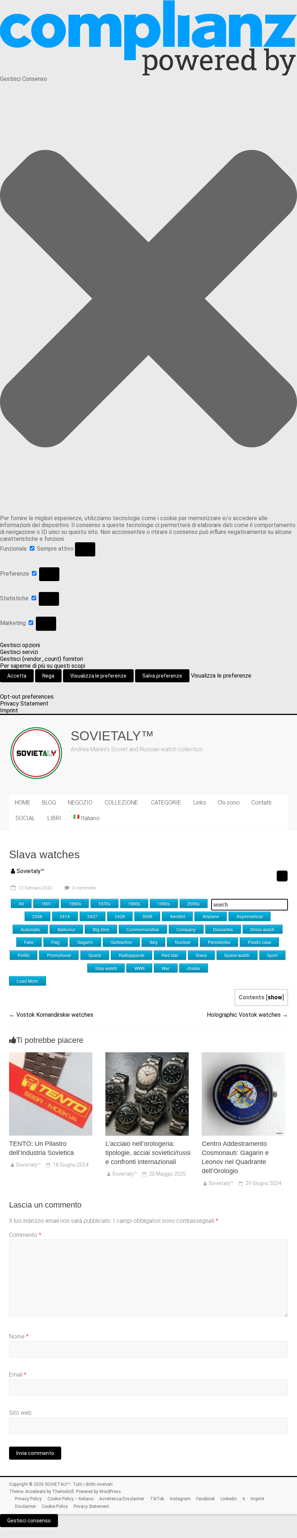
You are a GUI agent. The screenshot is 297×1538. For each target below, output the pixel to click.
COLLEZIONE (121, 802)
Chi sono (229, 802)
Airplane (210, 916)
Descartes (223, 929)
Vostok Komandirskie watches (51, 1014)
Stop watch (106, 968)
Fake (29, 942)
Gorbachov (121, 942)
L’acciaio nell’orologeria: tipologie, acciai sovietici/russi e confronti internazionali (148, 1152)
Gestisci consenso (29, 1520)
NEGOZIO (80, 802)
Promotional (59, 955)
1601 (46, 903)
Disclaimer (25, 1506)
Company (186, 929)
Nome (19, 1336)
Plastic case (259, 942)
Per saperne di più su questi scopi (42, 665)
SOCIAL (25, 818)
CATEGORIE (166, 802)
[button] (148, 298)
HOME (22, 802)
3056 (147, 916)
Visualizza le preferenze (98, 676)
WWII (139, 968)
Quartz (94, 955)
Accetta (16, 676)
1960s (75, 903)
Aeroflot (177, 916)
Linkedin (229, 1498)
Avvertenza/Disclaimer (121, 1498)
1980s (134, 903)
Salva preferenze (162, 676)
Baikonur (66, 929)
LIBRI (54, 818)
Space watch (237, 955)
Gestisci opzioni (20, 645)
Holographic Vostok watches (247, 1014)
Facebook (205, 1498)
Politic (24, 955)
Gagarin (85, 942)
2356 (37, 916)
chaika (193, 968)
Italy (154, 942)
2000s (193, 903)
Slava (201, 955)
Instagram (180, 1498)
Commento (25, 1234)
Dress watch (262, 929)
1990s (164, 903)
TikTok (157, 1498)
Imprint (9, 710)
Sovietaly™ (30, 871)
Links (199, 802)
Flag (55, 942)
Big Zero (101, 929)
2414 (65, 916)
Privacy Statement (24, 703)
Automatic (30, 929)
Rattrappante (132, 955)
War (166, 968)
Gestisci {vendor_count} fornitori (41, 658)
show (275, 997)
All (21, 903)
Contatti (261, 802)
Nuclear (183, 942)
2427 (92, 916)
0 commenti (83, 888)
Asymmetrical (250, 916)
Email (17, 1374)
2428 (120, 916)
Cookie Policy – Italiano (70, 1498)
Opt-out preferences (27, 696)
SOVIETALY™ (112, 735)
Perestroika (219, 942)
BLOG (49, 802)
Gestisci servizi (19, 652)
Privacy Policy (28, 1498)
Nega (48, 676)
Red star (170, 955)
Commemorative (142, 929)
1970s (104, 903)
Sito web (20, 1412)
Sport (272, 955)
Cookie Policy (55, 1506)
